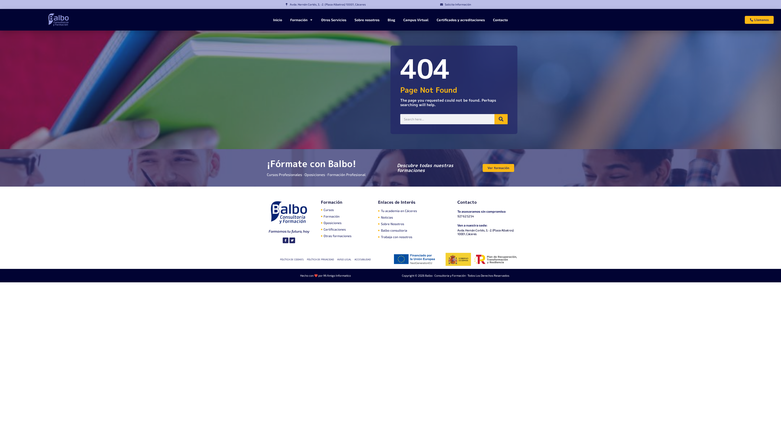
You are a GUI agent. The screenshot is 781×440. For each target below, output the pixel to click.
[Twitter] (292, 240)
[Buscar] (501, 119)
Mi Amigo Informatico (337, 275)
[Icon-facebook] (285, 240)
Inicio (277, 20)
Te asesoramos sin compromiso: (481, 211)
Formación (299, 20)
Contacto (500, 20)
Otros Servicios (333, 20)
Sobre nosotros (367, 20)
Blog (391, 20)
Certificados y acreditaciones (461, 20)
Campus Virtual (416, 20)
